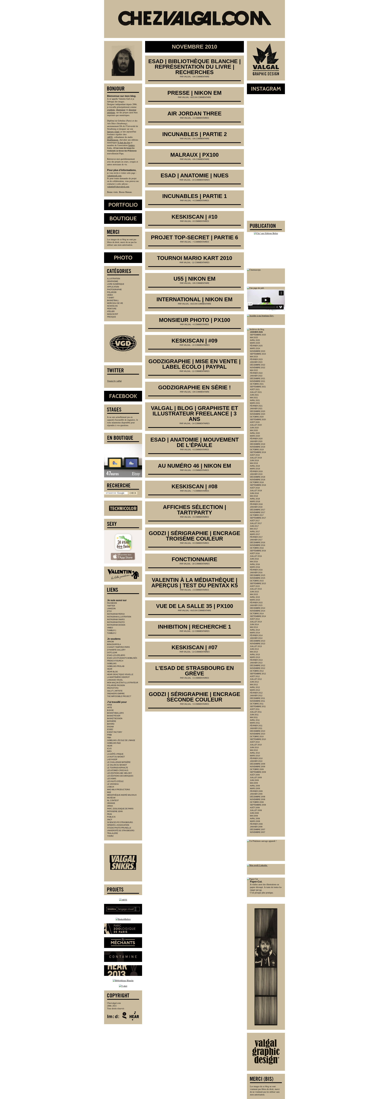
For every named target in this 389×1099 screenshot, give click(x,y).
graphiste (111, 109)
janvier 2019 (256, 474)
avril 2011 (255, 720)
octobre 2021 (257, 384)
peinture (111, 309)
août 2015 (255, 586)
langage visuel (113, 131)
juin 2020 (254, 428)
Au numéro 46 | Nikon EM (194, 466)
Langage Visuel (115, 680)
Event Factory (114, 732)
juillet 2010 (256, 745)
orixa (110, 806)
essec (110, 729)
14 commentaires (201, 423)
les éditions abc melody (119, 773)
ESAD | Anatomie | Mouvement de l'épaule (194, 442)
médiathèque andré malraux (122, 795)
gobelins (111, 663)
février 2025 (256, 346)
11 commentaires (200, 262)
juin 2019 (254, 460)
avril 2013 (255, 655)
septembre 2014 (258, 616)
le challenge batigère (119, 762)
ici (260, 889)
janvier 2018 (256, 507)
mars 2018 (255, 501)
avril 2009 (255, 786)
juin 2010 (254, 747)
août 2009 (255, 775)
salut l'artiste (114, 691)
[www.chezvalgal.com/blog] (194, 19)
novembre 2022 (257, 368)
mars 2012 (255, 690)
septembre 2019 (258, 452)
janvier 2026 (256, 332)
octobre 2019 (257, 450)
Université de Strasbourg (120, 830)
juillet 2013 (256, 646)
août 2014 (255, 619)
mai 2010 (254, 750)
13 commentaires (201, 652)
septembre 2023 (258, 354)
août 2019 (255, 455)
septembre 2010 (258, 739)
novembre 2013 (257, 644)
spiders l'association (118, 825)
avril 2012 (255, 687)
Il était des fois (124, 142)
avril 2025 (255, 340)
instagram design (116, 625)
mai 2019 (254, 463)
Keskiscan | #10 (194, 217)
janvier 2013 (256, 663)
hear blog (112, 672)
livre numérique (115, 284)
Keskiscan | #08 (194, 486)
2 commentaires (201, 470)
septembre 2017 (258, 518)
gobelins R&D (114, 743)
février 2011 (256, 726)
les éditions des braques (120, 776)
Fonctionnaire (194, 559)
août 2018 (255, 488)
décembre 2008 (257, 797)
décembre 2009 (257, 764)
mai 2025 (254, 337)
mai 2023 (254, 357)
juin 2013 (254, 649)
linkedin (111, 609)
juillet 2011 (256, 712)
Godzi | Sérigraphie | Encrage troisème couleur (194, 536)
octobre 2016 (257, 548)
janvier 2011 (256, 728)
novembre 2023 (257, 351)
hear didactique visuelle (120, 674)
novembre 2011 (257, 701)
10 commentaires (201, 180)
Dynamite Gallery (116, 650)
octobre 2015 (257, 581)
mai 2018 (254, 496)
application (113, 287)
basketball (113, 300)
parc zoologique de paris (120, 809)
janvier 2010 (256, 761)
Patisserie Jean (115, 811)
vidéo (110, 295)
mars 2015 (255, 600)
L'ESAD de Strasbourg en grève (194, 671)
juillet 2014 (256, 622)
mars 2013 (255, 657)
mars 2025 (255, 343)
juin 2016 (254, 559)
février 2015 (256, 603)
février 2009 (256, 791)
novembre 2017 (257, 512)
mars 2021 (255, 403)
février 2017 (256, 537)
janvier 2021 (256, 409)
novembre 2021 (257, 381)
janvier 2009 (256, 794)
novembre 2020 (257, 414)
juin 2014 (254, 624)
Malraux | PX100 (194, 155)
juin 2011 (254, 715)
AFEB (109, 705)
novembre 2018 (257, 480)
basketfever (113, 716)
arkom (110, 642)
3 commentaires (201, 118)
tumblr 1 (111, 630)
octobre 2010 (257, 737)
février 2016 (256, 570)
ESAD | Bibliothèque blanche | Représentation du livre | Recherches (194, 66)
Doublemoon (112, 139)
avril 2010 (255, 753)
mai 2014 (254, 627)
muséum (111, 798)
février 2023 (256, 359)
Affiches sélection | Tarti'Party (194, 510)
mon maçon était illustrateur (122, 683)
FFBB (109, 735)
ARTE (110, 137)
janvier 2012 (256, 696)
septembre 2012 (258, 674)
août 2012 (255, 676)
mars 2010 (255, 756)
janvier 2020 (256, 441)
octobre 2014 (257, 614)
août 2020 (255, 422)
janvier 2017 (256, 540)
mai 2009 (254, 783)
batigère (111, 721)
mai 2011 (254, 717)
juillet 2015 (256, 589)
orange (111, 803)
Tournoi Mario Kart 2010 (194, 258)
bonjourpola (114, 644)
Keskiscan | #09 (194, 341)
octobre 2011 (256, 704)
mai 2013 (254, 652)
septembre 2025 (258, 335)
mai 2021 (254, 398)
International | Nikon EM (194, 299)
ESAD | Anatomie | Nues (195, 175)
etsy (109, 611)
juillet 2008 (256, 810)
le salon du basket (117, 765)
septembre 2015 (258, 583)
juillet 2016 (256, 556)
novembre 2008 (257, 799)
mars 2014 (255, 633)
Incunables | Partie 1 (194, 196)
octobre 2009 (257, 769)
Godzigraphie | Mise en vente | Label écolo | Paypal (194, 364)
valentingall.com (114, 175)
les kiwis (111, 779)
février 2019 (256, 471)
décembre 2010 (257, 731)
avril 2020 (255, 433)
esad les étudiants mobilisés (122, 658)
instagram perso (116, 614)
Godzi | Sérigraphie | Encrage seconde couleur (194, 697)
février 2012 (256, 693)
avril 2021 (255, 400)
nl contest (113, 800)
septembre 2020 (258, 419)
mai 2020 (254, 430)
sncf (109, 820)
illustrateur (120, 109)
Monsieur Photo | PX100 (194, 320)
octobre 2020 (257, 417)
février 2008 (256, 824)
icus (109, 748)
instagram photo (116, 622)
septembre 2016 (258, 551)
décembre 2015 (257, 575)
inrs (109, 751)
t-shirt (110, 298)
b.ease (110, 710)
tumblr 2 (111, 633)
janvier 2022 (256, 376)
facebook (112, 603)
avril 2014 (255, 630)
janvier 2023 (256, 362)
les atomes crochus (117, 770)
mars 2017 (255, 534)
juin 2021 (254, 395)
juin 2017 (254, 526)
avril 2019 (255, 466)
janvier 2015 (256, 605)
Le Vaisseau (113, 784)
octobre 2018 (257, 482)
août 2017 (255, 521)
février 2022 (256, 373)
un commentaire (201, 77)
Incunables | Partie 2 (194, 134)
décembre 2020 (257, 411)
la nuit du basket (116, 757)
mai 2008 (254, 816)
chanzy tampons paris (118, 647)
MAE (109, 792)
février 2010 (256, 758)
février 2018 (256, 504)
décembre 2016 (257, 542)
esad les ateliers (116, 655)
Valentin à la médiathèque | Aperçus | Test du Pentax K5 (194, 583)
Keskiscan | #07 (194, 647)
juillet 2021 (256, 392)
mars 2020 (255, 436)
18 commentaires (201, 564)
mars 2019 (255, 469)
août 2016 (255, 553)
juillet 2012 (256, 679)
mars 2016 (255, 567)
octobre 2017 (257, 515)
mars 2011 (255, 723)
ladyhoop (112, 759)
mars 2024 (255, 348)
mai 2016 (254, 562)
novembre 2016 (257, 545)
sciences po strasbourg (120, 822)
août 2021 (255, 389)
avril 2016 (255, 564)
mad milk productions (118, 789)
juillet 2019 (256, 458)
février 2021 (256, 406)
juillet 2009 (256, 777)
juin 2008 (254, 813)
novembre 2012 (257, 668)
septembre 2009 (258, 772)
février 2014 (256, 635)
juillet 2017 (256, 523)
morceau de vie (115, 303)
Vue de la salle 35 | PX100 (194, 606)
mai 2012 (254, 685)
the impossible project (119, 696)
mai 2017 (254, 529)
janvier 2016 (256, 573)
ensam (110, 727)
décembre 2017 (257, 510)
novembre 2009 (257, 767)
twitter (111, 606)
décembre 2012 (257, 665)
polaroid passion (116, 685)
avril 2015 (255, 597)
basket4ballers (115, 713)
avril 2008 (255, 818)
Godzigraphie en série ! (194, 387)
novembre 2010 (257, 734)
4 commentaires (201, 201)
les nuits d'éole (115, 781)
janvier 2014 (256, 638)
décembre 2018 (257, 477)
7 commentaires (201, 242)
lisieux (110, 787)
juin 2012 (254, 682)
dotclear (112, 653)
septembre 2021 (258, 387)
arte (109, 707)
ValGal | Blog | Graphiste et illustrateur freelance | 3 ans (194, 413)
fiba (109, 738)
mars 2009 (255, 788)
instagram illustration (119, 617)
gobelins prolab (115, 666)
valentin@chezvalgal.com (118, 186)
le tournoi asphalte (117, 768)
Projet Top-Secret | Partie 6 (194, 237)
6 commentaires (201, 450)
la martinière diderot (118, 677)
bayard (110, 724)
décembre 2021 (257, 378)
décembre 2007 (257, 829)
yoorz (110, 836)
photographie (114, 289)
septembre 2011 (258, 706)
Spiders (131, 145)
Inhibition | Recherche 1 (194, 627)
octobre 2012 (257, 671)
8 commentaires (201, 221)
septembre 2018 (258, 485)
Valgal (187, 77)
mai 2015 (254, 594)
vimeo (110, 628)
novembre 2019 (257, 447)
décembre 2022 (257, 365)
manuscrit (112, 314)
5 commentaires (201, 704)
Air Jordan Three (194, 113)
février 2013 (256, 660)
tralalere (112, 833)
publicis (111, 817)
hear (109, 669)
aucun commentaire (200, 97)
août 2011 (255, 709)
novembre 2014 (257, 611)
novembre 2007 (257, 832)
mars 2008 (255, 821)
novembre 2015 (257, 578)
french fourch (115, 661)
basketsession (114, 718)
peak (109, 814)
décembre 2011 (257, 698)
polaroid (112, 292)
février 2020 (256, 439)
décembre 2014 (257, 608)
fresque (111, 317)
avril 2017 (255, 532)
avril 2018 (255, 499)
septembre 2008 (258, 805)
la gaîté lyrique (115, 754)
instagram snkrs (116, 619)
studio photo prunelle (119, 828)
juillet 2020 (256, 425)
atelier (111, 311)
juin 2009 (254, 780)
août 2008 (255, 808)
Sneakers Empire (116, 694)
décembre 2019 (257, 444)
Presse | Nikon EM (194, 93)
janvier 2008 (256, 827)
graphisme (112, 281)
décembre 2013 (257, 641)
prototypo (112, 688)
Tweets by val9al (114, 380)
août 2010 (255, 742)
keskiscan (112, 306)
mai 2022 (254, 370)
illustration (113, 279)
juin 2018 (254, 493)
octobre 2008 (257, 802)
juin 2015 (254, 592)
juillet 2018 (256, 491)
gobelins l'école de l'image (121, 740)
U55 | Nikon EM (194, 279)
